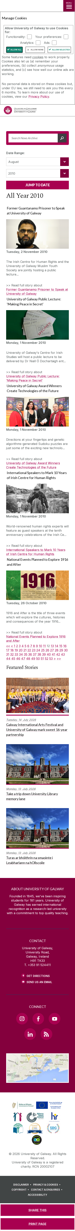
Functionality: (15, 37)
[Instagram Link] (22, 1018)
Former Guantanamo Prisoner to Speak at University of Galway (37, 292)
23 (33, 650)
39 (44, 654)
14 (56, 646)
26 (47, 650)
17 (7, 650)
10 (40, 646)
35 (25, 654)
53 (51, 658)
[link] (36, 1105)
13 (52, 646)
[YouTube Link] (54, 1018)
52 (46, 658)
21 (25, 650)
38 (39, 654)
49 (33, 658)
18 (12, 650)
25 (43, 650)
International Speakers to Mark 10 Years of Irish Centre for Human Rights (35, 552)
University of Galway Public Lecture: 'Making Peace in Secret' (32, 378)
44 (8, 658)
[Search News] (62, 138)
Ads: (47, 43)
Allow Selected (61, 50)
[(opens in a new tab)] (37, 1109)
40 (49, 654)
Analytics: (27, 43)
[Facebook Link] (38, 1018)
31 (7, 654)
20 (20, 650)
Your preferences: (48, 37)
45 (13, 658)
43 (63, 654)
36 (30, 654)
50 (38, 658)
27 (52, 650)
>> (59, 658)
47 (23, 658)
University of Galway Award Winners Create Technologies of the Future (33, 465)
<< (8, 646)
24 (38, 650)
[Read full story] (37, 234)
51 (42, 658)
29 (61, 650)
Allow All (16, 50)
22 (29, 650)
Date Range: (15, 153)
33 (16, 654)
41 (53, 654)
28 (56, 650)
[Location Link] (37, 1080)
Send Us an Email (39, 982)
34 (21, 654)
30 (66, 650)
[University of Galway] (20, 111)
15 (60, 646)
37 (35, 654)
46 (18, 658)
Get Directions (38, 976)
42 (58, 654)
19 (16, 650)
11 (44, 646)
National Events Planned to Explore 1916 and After (36, 639)
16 (65, 646)
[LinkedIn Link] (30, 1034)
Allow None (37, 50)
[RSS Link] (46, 1034)
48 (28, 658)
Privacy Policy (38, 96)
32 (12, 654)
